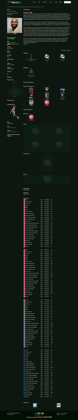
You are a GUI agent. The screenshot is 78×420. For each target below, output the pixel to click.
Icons (66, 50)
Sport (12, 6)
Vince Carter (41, 6)
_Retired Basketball (34, 6)
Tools (50, 2)
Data (34, 2)
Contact (63, 414)
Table (70, 50)
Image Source (10, 33)
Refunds (58, 414)
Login (56, 2)
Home (8, 6)
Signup (60, 2)
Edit (39, 2)
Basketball (16, 6)
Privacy (65, 413)
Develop (44, 2)
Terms (62, 413)
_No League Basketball (24, 6)
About (58, 413)
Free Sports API (10, 414)
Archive (14, 96)
